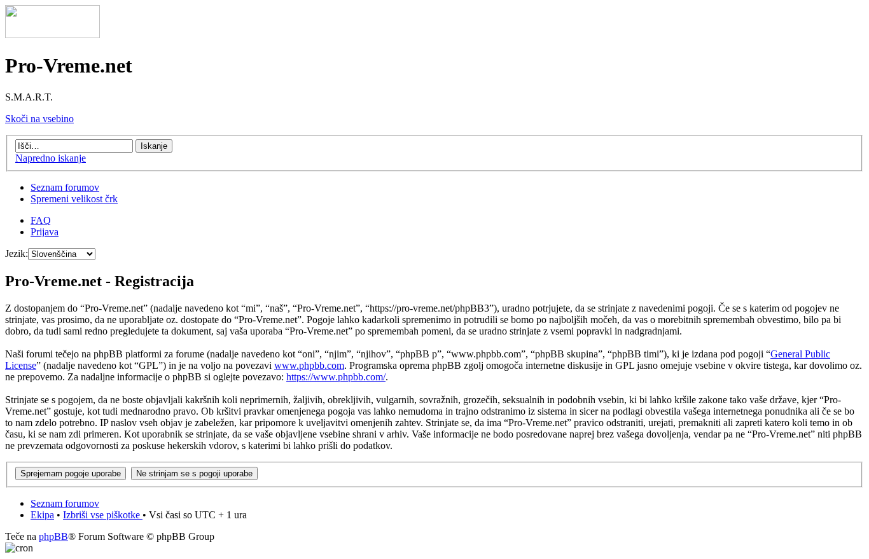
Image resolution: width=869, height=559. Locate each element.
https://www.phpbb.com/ (336, 376)
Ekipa (42, 514)
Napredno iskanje (50, 158)
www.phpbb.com (309, 365)
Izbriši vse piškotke (103, 514)
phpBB (53, 536)
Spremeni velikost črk (74, 198)
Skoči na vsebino (39, 118)
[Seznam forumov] (52, 34)
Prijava (45, 231)
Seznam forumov (65, 187)
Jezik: (16, 253)
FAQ (41, 220)
